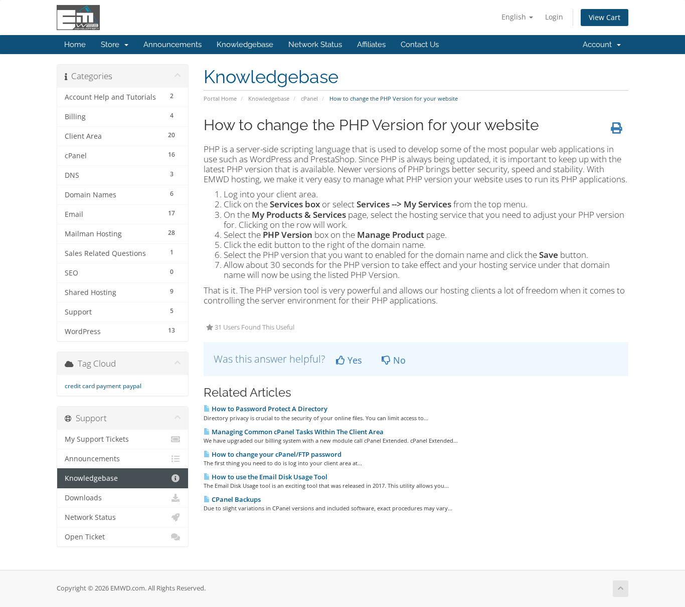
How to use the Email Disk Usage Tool (268, 476)
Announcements (172, 44)
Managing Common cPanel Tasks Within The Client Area (297, 431)
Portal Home (220, 98)
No (398, 360)
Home (75, 44)
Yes (353, 360)
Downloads (83, 497)
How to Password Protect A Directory (268, 408)
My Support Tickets (97, 439)
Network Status (315, 44)
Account (599, 44)
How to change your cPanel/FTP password (275, 454)
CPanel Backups (235, 499)
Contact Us (420, 44)
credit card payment (93, 386)
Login (554, 17)
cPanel (309, 98)
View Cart (604, 17)
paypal (132, 386)
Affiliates (371, 44)
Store (112, 44)
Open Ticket (85, 536)
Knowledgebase (245, 44)
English (514, 17)
